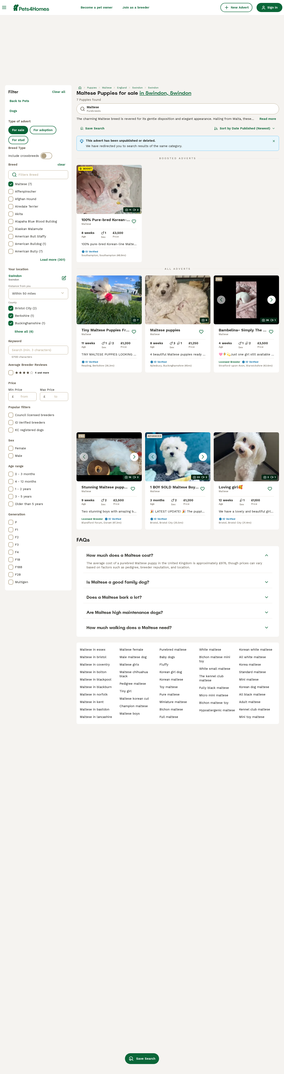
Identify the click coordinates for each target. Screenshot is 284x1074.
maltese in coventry (95, 664)
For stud (18, 140)
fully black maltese (214, 688)
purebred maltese (172, 649)
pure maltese (169, 694)
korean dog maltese (254, 687)
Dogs (13, 111)
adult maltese (250, 702)
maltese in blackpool (95, 679)
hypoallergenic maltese (217, 710)
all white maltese (252, 657)
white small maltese (214, 669)
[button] (246, 299)
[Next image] (271, 300)
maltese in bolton (93, 672)
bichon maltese (171, 709)
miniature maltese (173, 702)
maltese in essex (92, 649)
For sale (18, 130)
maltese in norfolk (94, 694)
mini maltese (249, 679)
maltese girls (129, 664)
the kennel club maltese (211, 678)
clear (61, 164)
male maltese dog (133, 657)
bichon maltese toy (213, 703)
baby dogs (167, 657)
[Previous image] (221, 300)
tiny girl (126, 691)
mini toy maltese (251, 717)
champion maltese (134, 706)
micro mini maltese (213, 695)
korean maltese (171, 679)
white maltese (210, 649)
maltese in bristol (93, 657)
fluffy (163, 664)
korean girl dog (170, 672)
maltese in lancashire (96, 717)
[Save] (134, 221)
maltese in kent (92, 702)
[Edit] (64, 278)
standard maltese (252, 672)
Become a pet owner (96, 7)
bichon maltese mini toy (214, 659)
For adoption (43, 130)
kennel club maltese (254, 709)
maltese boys (130, 713)
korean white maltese (255, 649)
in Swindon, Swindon (165, 93)
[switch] (46, 155)
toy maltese (168, 687)
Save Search (94, 128)
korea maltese (250, 664)
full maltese (168, 717)
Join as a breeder (135, 7)
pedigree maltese (133, 684)
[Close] (273, 141)
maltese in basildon (94, 709)
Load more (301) (52, 260)
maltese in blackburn (96, 687)
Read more (267, 119)
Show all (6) (24, 331)
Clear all (58, 92)
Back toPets (19, 101)
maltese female (131, 649)
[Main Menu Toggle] (4, 7)
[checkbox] (11, 184)
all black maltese (252, 694)
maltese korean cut (134, 698)
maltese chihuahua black (134, 674)
